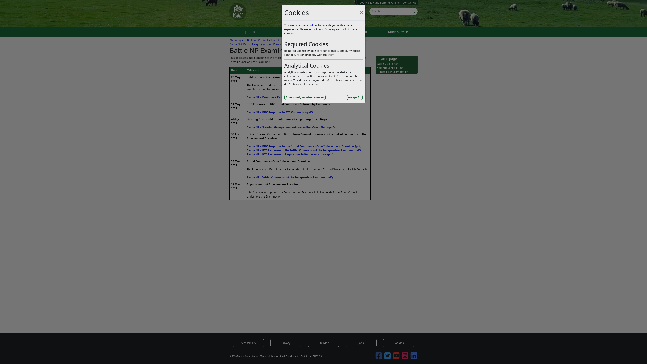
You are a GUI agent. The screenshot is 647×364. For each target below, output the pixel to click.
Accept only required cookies (305, 97)
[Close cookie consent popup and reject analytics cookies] (361, 12)
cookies (312, 25)
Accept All (354, 97)
